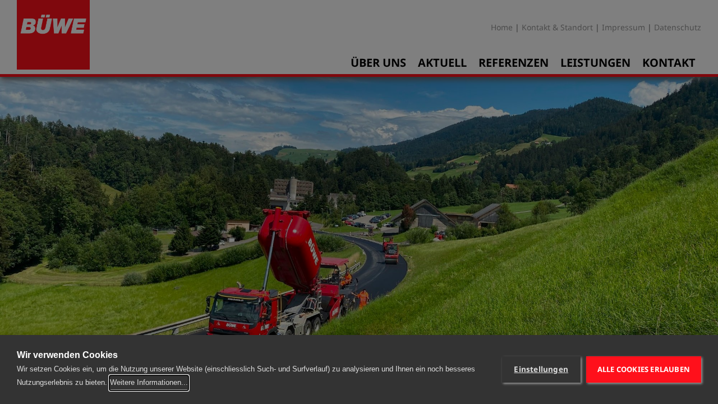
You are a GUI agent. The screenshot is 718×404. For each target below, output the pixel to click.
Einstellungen (541, 369)
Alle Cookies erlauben (643, 369)
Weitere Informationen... (149, 382)
